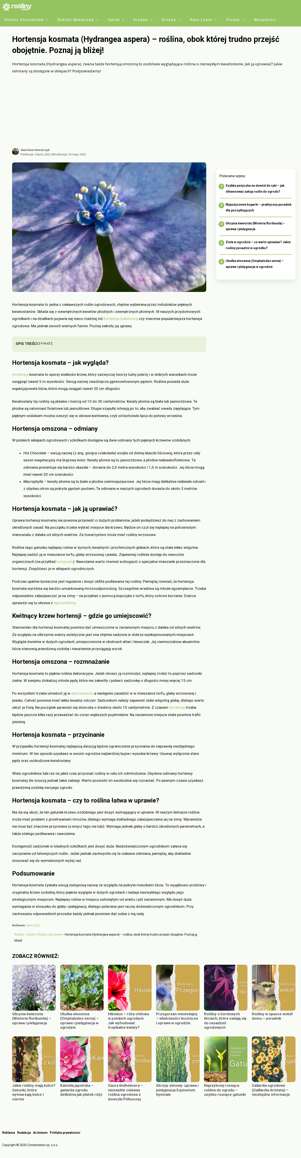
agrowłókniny (65, 603)
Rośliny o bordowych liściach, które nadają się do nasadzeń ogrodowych (225, 1021)
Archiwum (40, 1132)
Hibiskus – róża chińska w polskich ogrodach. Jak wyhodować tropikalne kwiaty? (128, 1021)
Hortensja (20, 374)
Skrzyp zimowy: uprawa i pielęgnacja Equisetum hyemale (177, 1090)
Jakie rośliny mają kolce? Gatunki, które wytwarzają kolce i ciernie (33, 1092)
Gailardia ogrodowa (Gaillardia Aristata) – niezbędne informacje (271, 1090)
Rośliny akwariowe (76, 20)
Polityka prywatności (65, 1132)
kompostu (64, 561)
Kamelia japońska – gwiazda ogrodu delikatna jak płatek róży (81, 1090)
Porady (233, 20)
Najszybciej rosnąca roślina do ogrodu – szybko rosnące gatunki (225, 1090)
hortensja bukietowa (120, 318)
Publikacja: (35, 154)
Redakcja (24, 1132)
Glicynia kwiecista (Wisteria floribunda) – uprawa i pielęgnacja (31, 1018)
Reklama (8, 1132)
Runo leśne (201, 20)
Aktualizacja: (68, 154)
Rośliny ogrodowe (50, 934)
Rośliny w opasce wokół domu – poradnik (272, 1016)
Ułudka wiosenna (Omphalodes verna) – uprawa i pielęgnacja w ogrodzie (79, 1021)
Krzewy (169, 20)
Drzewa (140, 20)
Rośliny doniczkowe (24, 20)
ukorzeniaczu (82, 693)
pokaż (45, 343)
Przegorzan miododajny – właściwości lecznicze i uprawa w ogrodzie (177, 1018)
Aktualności (265, 20)
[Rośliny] (18, 6)
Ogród (114, 20)
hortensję (177, 707)
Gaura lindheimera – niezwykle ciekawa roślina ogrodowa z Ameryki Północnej (125, 1092)
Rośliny (19, 934)
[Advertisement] (154, 111)
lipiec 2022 (33, 925)
